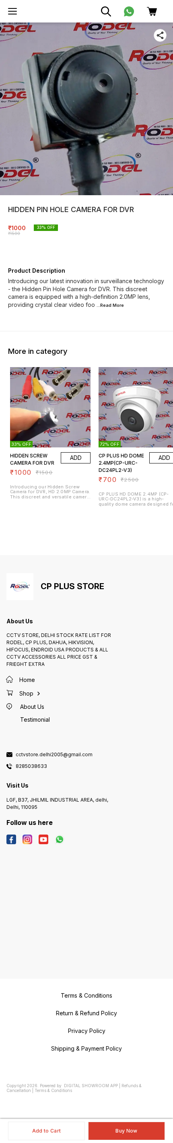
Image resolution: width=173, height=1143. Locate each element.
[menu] (12, 11)
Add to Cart (46, 1131)
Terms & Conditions (53, 1090)
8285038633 (31, 766)
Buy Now (126, 1131)
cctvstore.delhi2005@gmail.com (54, 754)
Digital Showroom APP (91, 1085)
